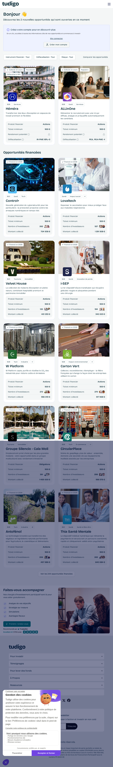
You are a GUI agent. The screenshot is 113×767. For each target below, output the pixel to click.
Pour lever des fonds (21, 670)
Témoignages (17, 663)
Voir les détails (29, 174)
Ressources (16, 685)
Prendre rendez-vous (18, 624)
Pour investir (16, 656)
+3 (49, 139)
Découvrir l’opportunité (29, 82)
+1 (104, 139)
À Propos (15, 678)
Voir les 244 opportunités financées (56, 574)
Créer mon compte (58, 44)
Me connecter (56, 38)
